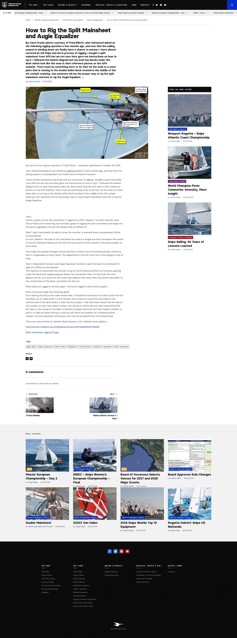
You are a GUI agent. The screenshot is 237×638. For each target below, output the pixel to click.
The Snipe (45, 572)
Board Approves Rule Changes (189, 474)
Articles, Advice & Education (111, 5)
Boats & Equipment (95, 20)
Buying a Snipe (47, 582)
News (134, 5)
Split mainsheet (121, 346)
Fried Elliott (85, 346)
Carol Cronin (34, 81)
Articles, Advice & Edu (148, 566)
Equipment (72, 346)
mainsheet (108, 346)
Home (28, 20)
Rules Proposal (79, 578)
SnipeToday (33, 482)
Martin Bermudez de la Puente (40, 526)
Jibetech (97, 346)
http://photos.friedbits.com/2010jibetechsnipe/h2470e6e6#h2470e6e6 (62, 326)
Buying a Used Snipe (49, 589)
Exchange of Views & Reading (180, 237)
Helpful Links (175, 566)
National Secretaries (81, 585)
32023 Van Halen (85, 523)
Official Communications (83, 603)
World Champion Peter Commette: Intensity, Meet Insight (187, 189)
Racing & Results (67, 5)
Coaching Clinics (79, 596)
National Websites (80, 592)
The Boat (33, 5)
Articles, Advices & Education (47, 20)
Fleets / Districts (79, 589)
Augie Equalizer (45, 346)
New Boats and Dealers (50, 585)
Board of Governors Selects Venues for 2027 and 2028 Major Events (140, 478)
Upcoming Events (112, 575)
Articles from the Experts (73, 20)
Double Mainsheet (38, 523)
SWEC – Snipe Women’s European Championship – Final (91, 478)
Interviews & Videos (177, 181)
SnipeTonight (128, 530)
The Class (48, 5)
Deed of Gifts (78, 575)
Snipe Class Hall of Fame (83, 606)
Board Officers (79, 582)
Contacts (144, 5)
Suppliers (45, 592)
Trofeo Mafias (33, 415)
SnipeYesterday (142, 582)
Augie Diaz (31, 346)
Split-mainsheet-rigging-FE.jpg (42, 332)
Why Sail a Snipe (48, 578)
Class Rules (77, 572)
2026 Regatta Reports (177, 129)
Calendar (85, 5)
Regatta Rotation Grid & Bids (84, 599)
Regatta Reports (111, 572)
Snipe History (46, 575)
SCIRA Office (128, 486)
